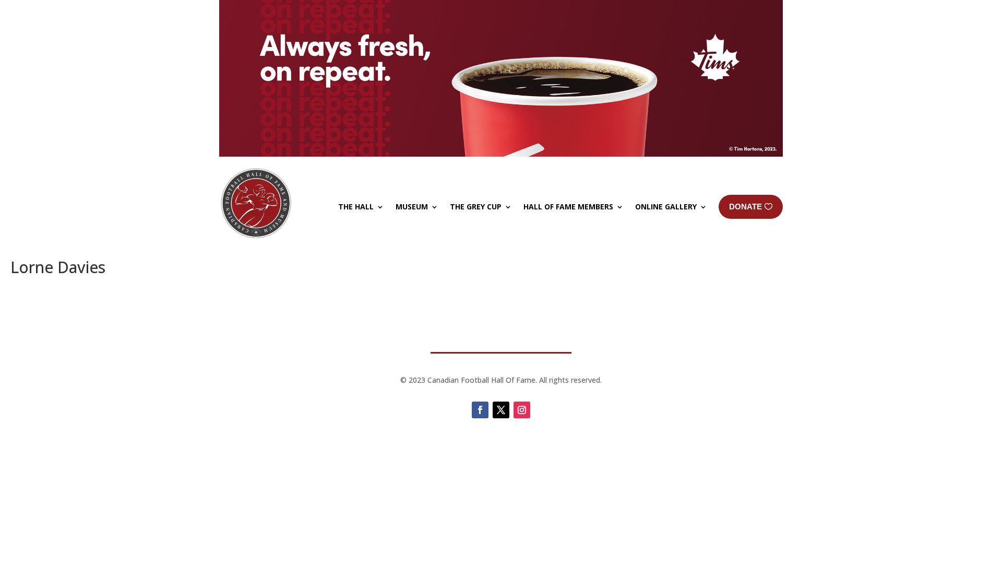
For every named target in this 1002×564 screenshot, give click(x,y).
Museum (412, 207)
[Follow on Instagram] (522, 410)
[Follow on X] (501, 410)
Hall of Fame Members (568, 207)
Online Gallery (666, 207)
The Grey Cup (476, 207)
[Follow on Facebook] (480, 410)
